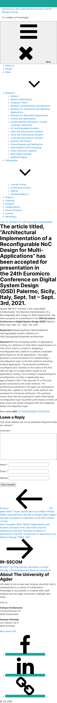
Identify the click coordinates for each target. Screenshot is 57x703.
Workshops (10, 216)
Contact (9, 213)
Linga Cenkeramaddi (42, 222)
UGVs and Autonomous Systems (27, 134)
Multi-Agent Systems (21, 154)
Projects (9, 197)
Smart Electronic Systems (24, 150)
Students (9, 203)
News (8, 72)
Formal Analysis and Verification (27, 144)
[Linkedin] (25, 675)
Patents (14, 191)
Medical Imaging (19, 157)
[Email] (25, 696)
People (8, 68)
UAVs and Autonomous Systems (27, 131)
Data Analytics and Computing (26, 147)
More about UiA (8, 631)
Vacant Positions (13, 210)
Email (3, 471)
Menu (48, 62)
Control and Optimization (23, 118)
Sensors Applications (21, 99)
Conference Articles (21, 187)
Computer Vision (19, 102)
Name (4, 464)
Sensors (15, 96)
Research (9, 93)
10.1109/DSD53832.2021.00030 (34, 411)
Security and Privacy (21, 141)
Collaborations (12, 207)
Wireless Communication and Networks (30, 105)
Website (4, 478)
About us (9, 65)
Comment (6, 430)
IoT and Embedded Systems (25, 128)
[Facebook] (25, 654)
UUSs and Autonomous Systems (27, 138)
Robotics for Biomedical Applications (29, 115)
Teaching (9, 200)
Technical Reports (20, 194)
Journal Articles (18, 184)
